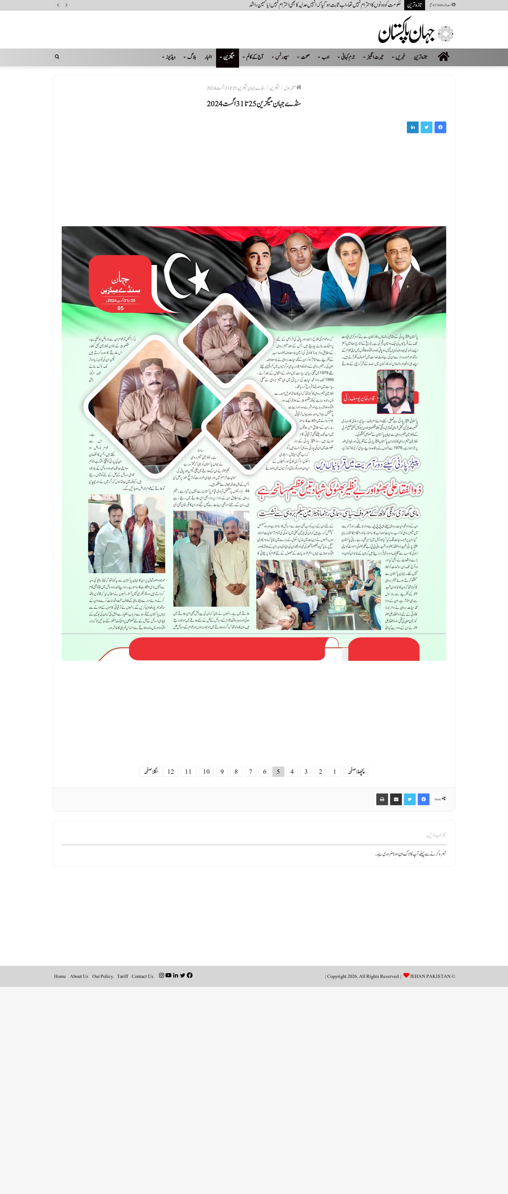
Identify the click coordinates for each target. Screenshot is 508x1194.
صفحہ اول (290, 88)
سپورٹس (282, 57)
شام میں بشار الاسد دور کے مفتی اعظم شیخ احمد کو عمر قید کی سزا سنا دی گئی (347, 5)
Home (60, 976)
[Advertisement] (269, 182)
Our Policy (102, 976)
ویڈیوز (171, 57)
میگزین (229, 57)
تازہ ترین (421, 57)
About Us (79, 976)
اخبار (208, 57)
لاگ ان (404, 854)
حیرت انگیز (375, 57)
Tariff (122, 976)
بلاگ (191, 57)
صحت (305, 57)
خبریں (400, 57)
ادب (326, 57)
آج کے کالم (255, 57)
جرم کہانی (348, 57)
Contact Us (142, 976)
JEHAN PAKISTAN (430, 976)
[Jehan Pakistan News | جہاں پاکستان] (416, 30)
